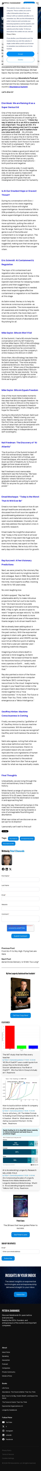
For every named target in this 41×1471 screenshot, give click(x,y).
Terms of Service (8, 1454)
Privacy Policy (11, 34)
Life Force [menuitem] (5, 1388)
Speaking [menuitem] (5, 1356)
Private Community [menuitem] (8, 1372)
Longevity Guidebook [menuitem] (9, 1410)
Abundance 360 (8, 844)
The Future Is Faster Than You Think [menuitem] (14, 1402)
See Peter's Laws (20, 1234)
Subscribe (20, 1294)
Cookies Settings (8, 1458)
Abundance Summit (18, 86)
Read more (11, 1072)
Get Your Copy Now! (20, 1015)
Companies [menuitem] (6, 1368)
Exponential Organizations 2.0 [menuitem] (12, 1406)
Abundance (13, 839)
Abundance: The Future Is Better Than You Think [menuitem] (18, 1392)
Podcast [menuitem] (5, 1364)
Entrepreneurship (27, 839)
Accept (20, 54)
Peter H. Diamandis (17, 851)
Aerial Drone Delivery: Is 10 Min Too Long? (20, 962)
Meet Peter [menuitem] (6, 1352)
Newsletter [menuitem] (6, 1360)
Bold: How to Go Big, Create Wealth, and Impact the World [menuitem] (20, 1397)
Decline (20, 60)
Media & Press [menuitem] (7, 1376)
